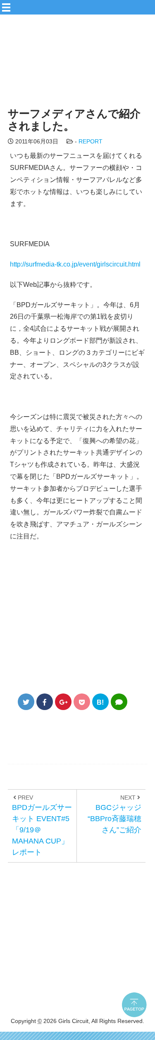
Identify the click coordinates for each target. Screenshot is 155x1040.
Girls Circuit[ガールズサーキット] (68, 71)
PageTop (138, 1008)
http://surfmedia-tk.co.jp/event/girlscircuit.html (75, 264)
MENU (84, 4)
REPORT (91, 141)
